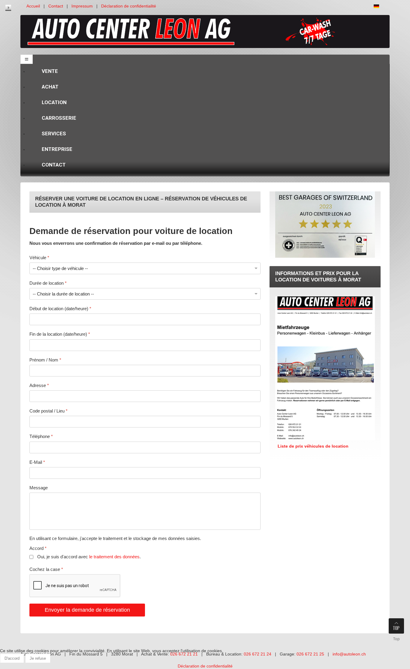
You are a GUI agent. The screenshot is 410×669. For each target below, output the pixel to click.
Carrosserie (59, 118)
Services (54, 133)
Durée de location (48, 282)
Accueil (33, 6)
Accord (38, 548)
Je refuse (38, 658)
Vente (50, 71)
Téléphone (41, 436)
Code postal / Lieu (48, 410)
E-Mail (37, 461)
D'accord (12, 658)
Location (54, 102)
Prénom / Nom (45, 359)
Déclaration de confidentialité (128, 6)
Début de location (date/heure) (60, 308)
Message (38, 487)
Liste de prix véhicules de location (311, 446)
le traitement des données (114, 556)
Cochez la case (46, 569)
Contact (55, 6)
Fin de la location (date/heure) (59, 334)
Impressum (82, 6)
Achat (50, 87)
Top (396, 639)
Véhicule (39, 257)
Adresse (39, 385)
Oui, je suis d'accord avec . (88, 556)
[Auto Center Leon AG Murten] (205, 31)
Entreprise (57, 149)
